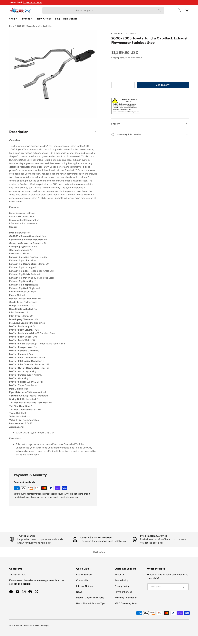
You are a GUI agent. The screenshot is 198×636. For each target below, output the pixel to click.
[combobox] (103, 10)
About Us (119, 574)
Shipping (115, 57)
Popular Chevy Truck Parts (90, 597)
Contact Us (82, 580)
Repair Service (84, 574)
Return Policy (122, 580)
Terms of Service (123, 591)
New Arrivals (44, 18)
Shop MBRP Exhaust (32, 2)
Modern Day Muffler (24, 625)
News (79, 591)
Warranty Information (126, 597)
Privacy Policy (122, 586)
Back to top (99, 552)
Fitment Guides (84, 586)
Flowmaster (116, 33)
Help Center (70, 18)
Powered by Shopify (41, 625)
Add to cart (162, 85)
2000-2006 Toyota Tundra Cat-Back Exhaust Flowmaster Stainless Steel (34, 26)
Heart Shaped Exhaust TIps (90, 603)
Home (11, 26)
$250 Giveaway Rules (126, 603)
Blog (57, 18)
